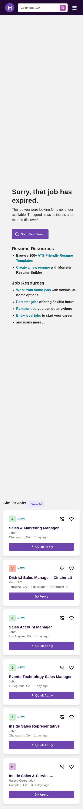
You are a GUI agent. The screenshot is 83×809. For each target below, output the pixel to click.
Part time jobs (27, 302)
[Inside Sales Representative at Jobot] (41, 731)
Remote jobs (26, 308)
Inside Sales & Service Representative (29, 776)
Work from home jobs (33, 290)
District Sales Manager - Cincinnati (40, 577)
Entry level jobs (28, 315)
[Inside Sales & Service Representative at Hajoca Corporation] (41, 780)
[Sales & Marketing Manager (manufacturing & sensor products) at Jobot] (41, 533)
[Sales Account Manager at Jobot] (41, 632)
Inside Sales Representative (34, 726)
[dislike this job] (62, 519)
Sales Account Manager (30, 627)
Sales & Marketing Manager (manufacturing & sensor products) (41, 528)
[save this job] (71, 519)
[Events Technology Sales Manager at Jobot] (41, 681)
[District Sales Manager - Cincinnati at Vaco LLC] (41, 582)
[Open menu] (74, 7)
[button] (30, 234)
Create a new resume (33, 267)
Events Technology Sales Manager (40, 677)
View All (37, 504)
